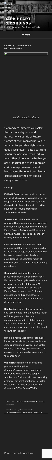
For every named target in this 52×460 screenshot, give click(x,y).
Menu (27, 34)
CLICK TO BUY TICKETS (26, 116)
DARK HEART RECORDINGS (17, 21)
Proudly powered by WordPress (18, 453)
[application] (26, 412)
